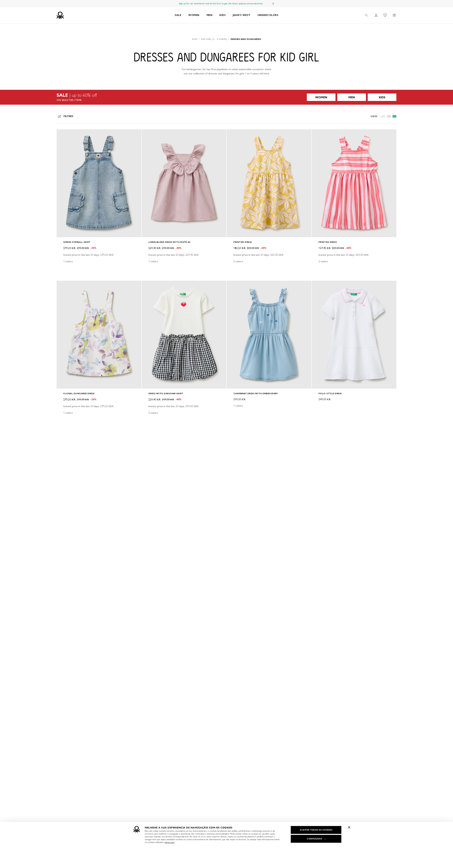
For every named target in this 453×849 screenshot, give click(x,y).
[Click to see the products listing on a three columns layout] (394, 116)
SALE (178, 15)
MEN (210, 15)
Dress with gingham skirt (165, 393)
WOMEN (193, 15)
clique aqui (169, 842)
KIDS (222, 15)
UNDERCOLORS (268, 15)
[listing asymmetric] (383, 116)
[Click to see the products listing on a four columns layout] (389, 116)
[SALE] (226, 97)
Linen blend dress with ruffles (169, 242)
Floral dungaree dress (78, 393)
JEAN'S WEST (241, 15)
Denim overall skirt (77, 242)
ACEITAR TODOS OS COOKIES (316, 830)
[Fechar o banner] (349, 827)
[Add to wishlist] (62, 134)
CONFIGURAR (314, 838)
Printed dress (242, 242)
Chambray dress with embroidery (255, 393)
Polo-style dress (330, 393)
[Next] (273, 3)
